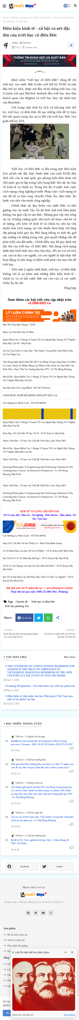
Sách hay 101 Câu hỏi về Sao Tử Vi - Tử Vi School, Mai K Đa (33, 433)
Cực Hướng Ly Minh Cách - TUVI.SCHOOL (24, 403)
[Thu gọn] (66, 952)
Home (6, 17)
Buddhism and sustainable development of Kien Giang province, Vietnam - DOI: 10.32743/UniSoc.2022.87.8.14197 (42, 743)
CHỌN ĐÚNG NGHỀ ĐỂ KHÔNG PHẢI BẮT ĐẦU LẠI (30, 395)
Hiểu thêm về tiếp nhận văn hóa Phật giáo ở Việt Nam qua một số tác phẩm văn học (40, 698)
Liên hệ (11, 969)
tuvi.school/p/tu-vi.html (59, 588)
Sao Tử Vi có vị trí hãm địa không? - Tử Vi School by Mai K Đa (36, 558)
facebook (24, 866)
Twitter (38, 617)
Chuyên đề (22, 601)
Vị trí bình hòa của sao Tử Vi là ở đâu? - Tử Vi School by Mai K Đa (38, 550)
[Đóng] (72, 952)
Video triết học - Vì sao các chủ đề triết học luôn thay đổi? (34, 440)
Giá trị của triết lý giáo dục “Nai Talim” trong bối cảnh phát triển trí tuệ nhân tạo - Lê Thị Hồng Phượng (42, 818)
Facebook (26, 617)
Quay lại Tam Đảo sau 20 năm (18, 332)
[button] (75, 5)
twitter (59, 866)
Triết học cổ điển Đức (43, 601)
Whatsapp (48, 617)
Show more (69, 657)
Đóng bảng (69, 1015)
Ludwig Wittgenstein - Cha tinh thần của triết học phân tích (41, 686)
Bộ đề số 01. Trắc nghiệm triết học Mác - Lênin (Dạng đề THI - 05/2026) (40, 842)
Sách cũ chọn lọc (16, 940)
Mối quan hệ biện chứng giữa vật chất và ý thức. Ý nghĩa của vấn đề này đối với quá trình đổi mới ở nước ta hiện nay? (42, 766)
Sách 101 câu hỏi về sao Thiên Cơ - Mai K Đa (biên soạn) (32, 543)
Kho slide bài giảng (17, 945)
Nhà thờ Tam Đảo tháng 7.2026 (19, 324)
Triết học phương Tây (21, 17)
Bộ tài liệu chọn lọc (17, 934)
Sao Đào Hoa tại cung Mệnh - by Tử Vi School (26, 387)
